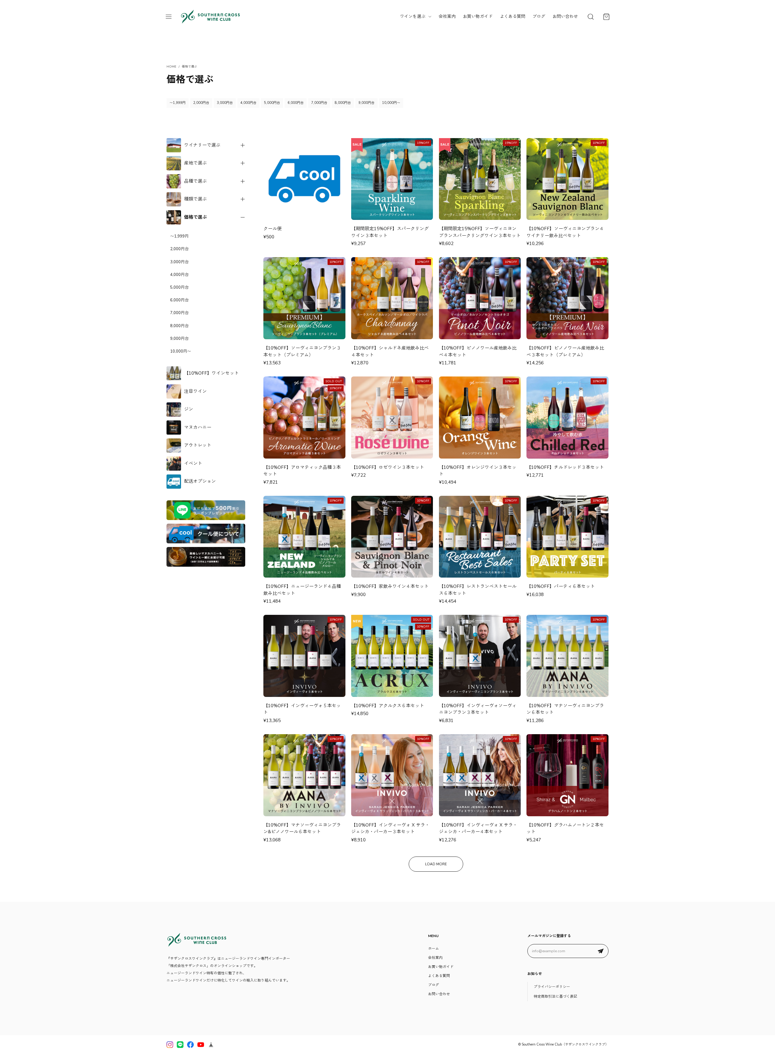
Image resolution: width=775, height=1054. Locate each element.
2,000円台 (201, 103)
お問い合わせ (565, 16)
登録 (600, 951)
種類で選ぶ (195, 199)
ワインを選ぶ (412, 16)
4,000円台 (248, 103)
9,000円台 (366, 103)
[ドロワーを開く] (168, 16)
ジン (188, 409)
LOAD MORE (436, 864)
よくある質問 (512, 16)
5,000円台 (272, 103)
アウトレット (197, 445)
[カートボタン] (606, 16)
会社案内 (447, 16)
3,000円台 (225, 103)
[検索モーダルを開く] (590, 16)
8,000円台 (343, 103)
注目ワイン (195, 391)
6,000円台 (296, 103)
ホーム (433, 948)
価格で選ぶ (195, 217)
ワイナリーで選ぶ (202, 145)
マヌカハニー (197, 427)
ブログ (539, 16)
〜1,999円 (178, 103)
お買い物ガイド (478, 16)
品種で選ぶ (195, 181)
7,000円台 (319, 103)
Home (171, 67)
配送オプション (200, 481)
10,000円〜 (391, 103)
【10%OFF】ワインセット (211, 373)
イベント (193, 463)
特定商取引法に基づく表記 (555, 996)
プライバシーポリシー (552, 986)
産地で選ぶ (195, 163)
